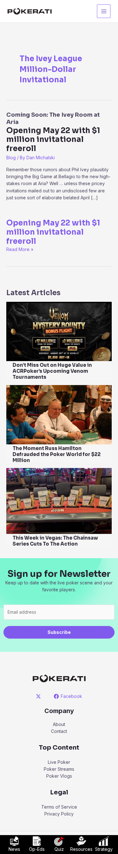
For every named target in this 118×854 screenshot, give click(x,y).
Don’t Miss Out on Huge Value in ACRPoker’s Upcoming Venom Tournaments (52, 371)
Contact (59, 731)
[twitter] (39, 696)
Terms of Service (59, 807)
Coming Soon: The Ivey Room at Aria (53, 132)
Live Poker (59, 762)
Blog (11, 157)
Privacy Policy (59, 813)
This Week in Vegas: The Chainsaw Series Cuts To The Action (55, 541)
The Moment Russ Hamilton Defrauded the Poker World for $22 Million (57, 454)
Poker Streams (59, 769)
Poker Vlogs (59, 776)
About (59, 724)
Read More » (19, 249)
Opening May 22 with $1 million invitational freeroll (53, 232)
